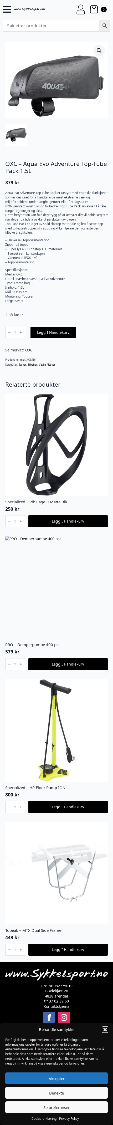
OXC (29, 349)
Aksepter (57, 1078)
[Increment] (21, 332)
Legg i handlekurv (53, 332)
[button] (105, 1029)
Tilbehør (32, 364)
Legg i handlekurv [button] (68, 521)
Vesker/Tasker (47, 364)
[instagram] (64, 1017)
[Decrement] (9, 332)
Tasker (22, 364)
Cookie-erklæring (44, 1118)
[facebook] (49, 1017)
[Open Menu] (7, 9)
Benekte (56, 1093)
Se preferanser (56, 1107)
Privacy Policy (69, 1118)
